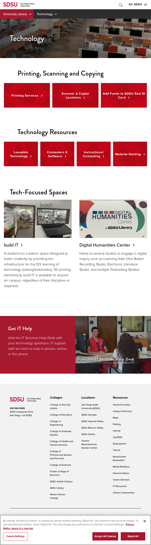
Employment (119, 443)
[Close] (144, 521)
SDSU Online (88, 434)
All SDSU (135, 4)
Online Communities (124, 492)
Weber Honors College (57, 496)
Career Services (121, 479)
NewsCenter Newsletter (119, 458)
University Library (15, 14)
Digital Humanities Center (104, 245)
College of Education (61, 414)
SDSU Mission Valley (92, 427)
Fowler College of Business (59, 473)
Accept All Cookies (105, 536)
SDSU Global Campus (61, 481)
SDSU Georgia (89, 414)
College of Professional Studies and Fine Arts (61, 455)
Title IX (116, 450)
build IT (11, 245)
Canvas (117, 430)
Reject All (133, 536)
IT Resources (120, 486)
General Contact (121, 404)
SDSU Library (57, 488)
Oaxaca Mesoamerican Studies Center (89, 444)
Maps (116, 417)
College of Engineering (56, 422)
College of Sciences (60, 464)
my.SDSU (117, 437)
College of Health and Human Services (61, 443)
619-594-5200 (17, 408)
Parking (117, 424)
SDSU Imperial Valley (92, 421)
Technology (45, 14)
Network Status (121, 473)
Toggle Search (120, 4)
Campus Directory (122, 411)
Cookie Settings (15, 536)
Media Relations (121, 466)
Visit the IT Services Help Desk (105, 359)
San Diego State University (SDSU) (90, 406)
